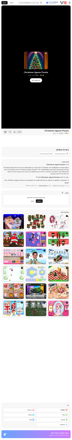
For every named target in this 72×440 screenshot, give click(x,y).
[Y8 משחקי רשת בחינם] (63, 2)
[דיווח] (10, 132)
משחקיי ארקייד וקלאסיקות (58, 185)
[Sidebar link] (69, 3)
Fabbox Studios (43, 185)
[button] (66, 183)
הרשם (4, 3)
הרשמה (39, 201)
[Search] (40, 2)
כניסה (32, 201)
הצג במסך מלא (36, 80)
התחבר (12, 3)
